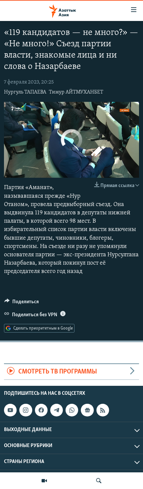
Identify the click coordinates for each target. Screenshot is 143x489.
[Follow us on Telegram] (56, 410)
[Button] (21, 303)
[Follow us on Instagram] (25, 410)
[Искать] (99, 480)
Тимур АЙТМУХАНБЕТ (76, 92)
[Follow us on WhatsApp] (72, 410)
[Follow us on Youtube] (10, 410)
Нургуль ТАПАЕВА (25, 92)
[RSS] (102, 410)
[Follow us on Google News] (87, 410)
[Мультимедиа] (44, 480)
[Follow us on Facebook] (41, 410)
